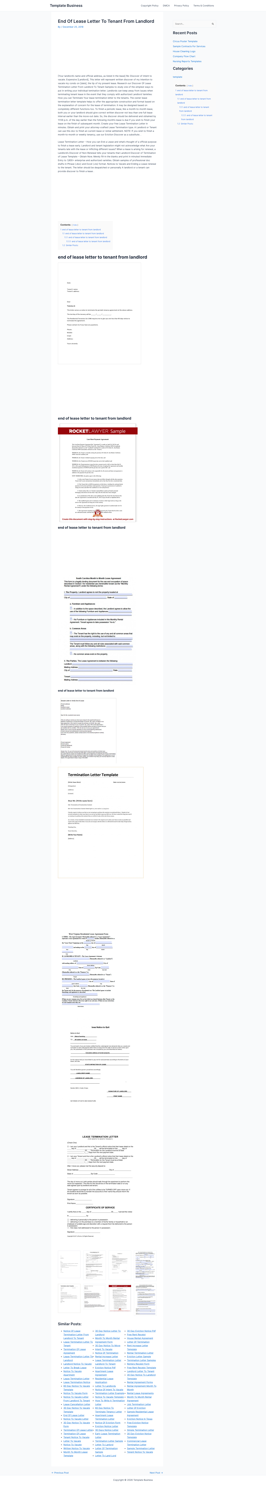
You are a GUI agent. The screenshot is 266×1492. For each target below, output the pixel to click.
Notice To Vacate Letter (76, 1419)
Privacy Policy (181, 5)
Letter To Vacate (72, 1441)
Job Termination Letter (139, 1404)
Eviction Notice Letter (106, 1426)
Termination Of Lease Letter (78, 1430)
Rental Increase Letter (106, 1356)
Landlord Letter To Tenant (140, 1371)
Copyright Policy (149, 5)
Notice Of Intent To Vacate (109, 1389)
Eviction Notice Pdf (105, 1367)
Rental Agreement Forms (140, 1382)
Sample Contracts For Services (189, 46)
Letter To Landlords (105, 1386)
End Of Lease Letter (73, 1415)
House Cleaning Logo (184, 51)
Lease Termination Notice (76, 1382)
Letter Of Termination (138, 1342)
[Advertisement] (81, 52)
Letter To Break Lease (74, 1367)
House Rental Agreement (140, 1338)
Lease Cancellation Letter (76, 1404)
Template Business (66, 5)
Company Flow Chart (184, 56)
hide (75, 225)
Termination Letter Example (109, 1393)
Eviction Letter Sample (139, 1356)
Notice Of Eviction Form (107, 1422)
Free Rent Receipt (136, 1334)
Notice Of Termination (106, 1352)
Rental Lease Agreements (140, 1393)
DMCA (166, 5)
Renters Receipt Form (138, 1363)
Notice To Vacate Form (75, 1393)
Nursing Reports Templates (187, 61)
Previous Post (60, 1473)
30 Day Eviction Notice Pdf (141, 1331)
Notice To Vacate (72, 1444)
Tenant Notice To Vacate (76, 1437)
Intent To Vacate (103, 1349)
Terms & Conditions (203, 5)
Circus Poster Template (185, 41)
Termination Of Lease (74, 1433)
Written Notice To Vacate (76, 1448)
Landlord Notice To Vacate (77, 1363)
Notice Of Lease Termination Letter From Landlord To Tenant (76, 1335)
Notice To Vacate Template (109, 1397)
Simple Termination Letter (140, 1430)
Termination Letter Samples (141, 1360)
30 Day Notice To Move (107, 1345)
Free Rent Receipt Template (141, 1367)
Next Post (156, 1473)
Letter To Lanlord (104, 1444)
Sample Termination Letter (141, 1448)
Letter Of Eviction (136, 1408)
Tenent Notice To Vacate (140, 1452)
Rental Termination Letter (140, 1352)
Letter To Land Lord (105, 1455)
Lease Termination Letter (76, 1378)
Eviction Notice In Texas (139, 1419)
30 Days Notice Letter (106, 1430)
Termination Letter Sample (109, 1441)
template (177, 76)
